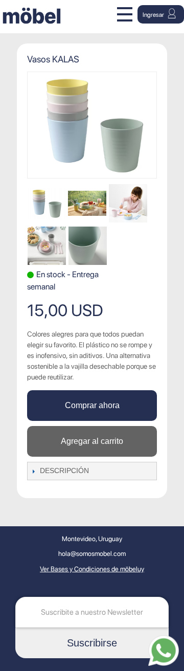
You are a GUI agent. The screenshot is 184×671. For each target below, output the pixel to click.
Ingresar (154, 14)
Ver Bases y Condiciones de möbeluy (92, 569)
